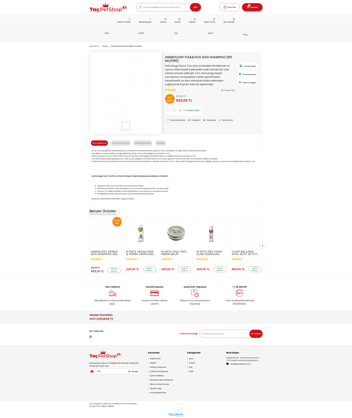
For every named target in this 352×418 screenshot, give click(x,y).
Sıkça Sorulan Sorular (159, 384)
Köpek (192, 363)
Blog (245, 34)
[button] (229, 7)
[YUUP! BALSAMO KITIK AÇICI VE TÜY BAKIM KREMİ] (246, 233)
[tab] (99, 143)
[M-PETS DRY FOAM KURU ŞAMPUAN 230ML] (211, 233)
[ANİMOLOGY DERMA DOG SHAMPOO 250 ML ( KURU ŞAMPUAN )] (105, 233)
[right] (262, 246)
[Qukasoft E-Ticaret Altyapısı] (176, 415)
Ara (195, 7)
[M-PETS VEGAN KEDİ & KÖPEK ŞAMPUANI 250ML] (141, 233)
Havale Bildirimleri (158, 392)
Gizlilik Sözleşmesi (158, 367)
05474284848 (99, 319)
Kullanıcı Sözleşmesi (159, 371)
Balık (191, 371)
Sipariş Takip (155, 388)
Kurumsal (154, 352)
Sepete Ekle (192, 110)
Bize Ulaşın (232, 352)
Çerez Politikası (157, 375)
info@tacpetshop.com (240, 364)
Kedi (191, 358)
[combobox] (93, 371)
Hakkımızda (155, 358)
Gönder (257, 333)
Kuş (190, 367)
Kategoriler (194, 352)
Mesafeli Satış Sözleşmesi (161, 380)
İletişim (153, 363)
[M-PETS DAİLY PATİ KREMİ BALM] (176, 233)
